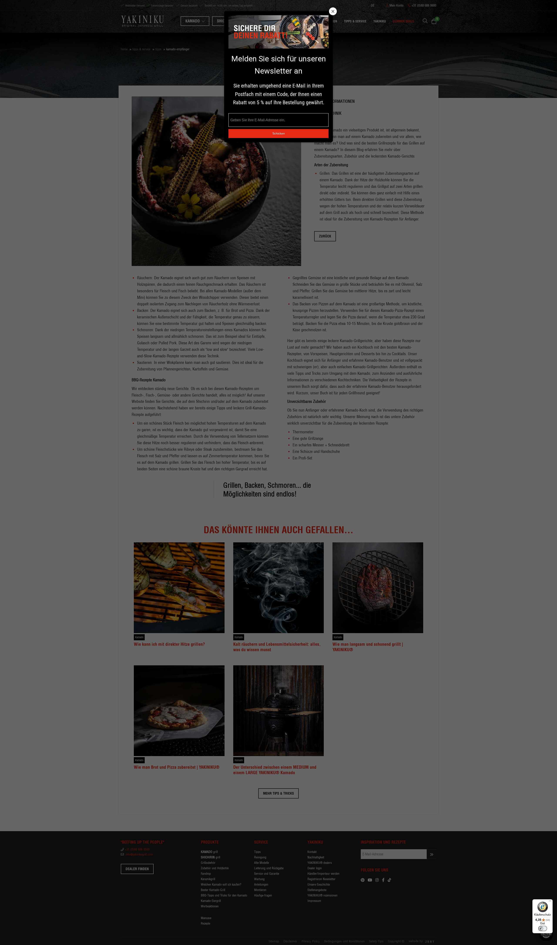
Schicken (278, 133)
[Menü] (550, 902)
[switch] (542, 928)
